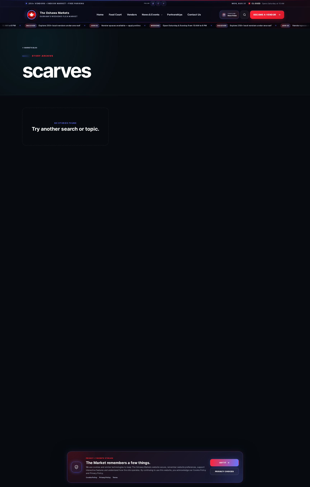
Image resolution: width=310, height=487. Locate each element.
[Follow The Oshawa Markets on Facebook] (153, 3)
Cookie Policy (91, 477)
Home (100, 14)
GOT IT (224, 463)
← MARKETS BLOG (29, 48)
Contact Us (194, 14)
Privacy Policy (105, 477)
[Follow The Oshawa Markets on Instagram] (158, 3)
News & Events (150, 14)
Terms (115, 477)
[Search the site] (244, 15)
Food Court (115, 14)
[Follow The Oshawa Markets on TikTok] (163, 3)
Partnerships (174, 14)
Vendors (132, 14)
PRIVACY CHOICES (224, 471)
